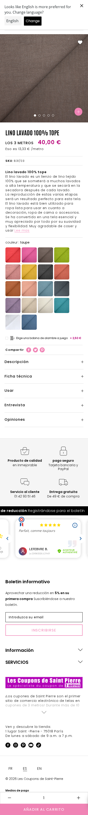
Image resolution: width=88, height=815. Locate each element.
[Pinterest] (42, 349)
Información (19, 650)
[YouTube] (30, 746)
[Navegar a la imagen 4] (48, 115)
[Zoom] (78, 112)
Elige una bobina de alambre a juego (48, 338)
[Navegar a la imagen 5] (53, 115)
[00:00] (44, 78)
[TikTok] (38, 746)
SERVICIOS (16, 662)
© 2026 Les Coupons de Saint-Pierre (34, 779)
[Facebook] (28, 349)
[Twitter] (35, 349)
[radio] (13, 255)
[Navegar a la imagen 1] (35, 115)
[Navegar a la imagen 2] (39, 115)
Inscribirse (44, 630)
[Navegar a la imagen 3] (44, 115)
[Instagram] (15, 746)
